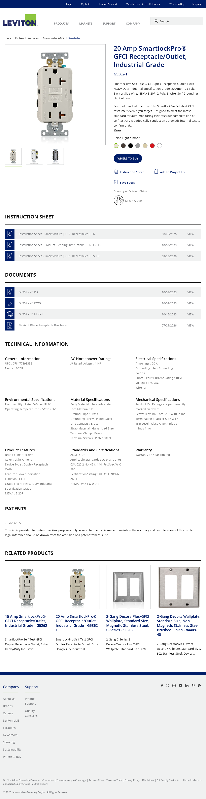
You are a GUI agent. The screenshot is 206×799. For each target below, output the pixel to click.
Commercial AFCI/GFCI (53, 37)
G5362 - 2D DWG (30, 303)
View (190, 234)
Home (8, 37)
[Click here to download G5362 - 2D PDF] (9, 292)
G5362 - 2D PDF (29, 292)
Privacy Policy (132, 780)
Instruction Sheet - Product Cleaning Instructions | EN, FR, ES (60, 245)
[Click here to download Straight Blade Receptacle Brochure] (9, 325)
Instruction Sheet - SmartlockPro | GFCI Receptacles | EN (57, 234)
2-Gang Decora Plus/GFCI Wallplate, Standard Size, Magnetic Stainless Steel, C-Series (127, 623)
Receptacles (74, 37)
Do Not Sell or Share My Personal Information (28, 780)
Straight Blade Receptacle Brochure (43, 325)
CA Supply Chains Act (169, 780)
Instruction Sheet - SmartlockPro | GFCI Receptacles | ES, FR (59, 256)
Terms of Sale (114, 780)
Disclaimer (148, 780)
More (117, 130)
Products (19, 37)
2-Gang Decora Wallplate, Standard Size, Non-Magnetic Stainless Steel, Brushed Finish (178, 625)
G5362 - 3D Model (31, 314)
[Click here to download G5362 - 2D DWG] (9, 303)
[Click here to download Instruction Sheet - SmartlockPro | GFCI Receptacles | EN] (9, 234)
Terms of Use (96, 780)
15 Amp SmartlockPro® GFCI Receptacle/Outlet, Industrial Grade (26, 623)
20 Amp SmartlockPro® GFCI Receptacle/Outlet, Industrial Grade (77, 623)
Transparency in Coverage (71, 780)
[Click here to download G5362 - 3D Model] (9, 314)
